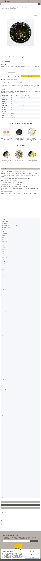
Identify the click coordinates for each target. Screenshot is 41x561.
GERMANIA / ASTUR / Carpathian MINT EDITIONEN (10, 202)
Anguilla (3, 287)
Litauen (3, 249)
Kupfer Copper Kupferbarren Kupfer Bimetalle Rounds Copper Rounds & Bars (15, 178)
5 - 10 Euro (4, 219)
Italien (3, 245)
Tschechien (4, 479)
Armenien (3, 291)
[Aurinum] (7, 1)
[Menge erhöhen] (18, 76)
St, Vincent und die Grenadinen (7, 467)
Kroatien (3, 381)
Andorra (3, 229)
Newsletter (3, 522)
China (3, 321)
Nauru (3, 407)
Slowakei (3, 265)
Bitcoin (3, 309)
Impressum (3, 526)
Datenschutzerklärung (23, 537)
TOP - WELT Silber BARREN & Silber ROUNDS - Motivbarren (12, 182)
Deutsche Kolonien (5, 279)
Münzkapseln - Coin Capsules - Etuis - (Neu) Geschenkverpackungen (13, 196)
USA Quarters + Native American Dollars (9, 225)
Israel (3, 365)
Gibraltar (3, 351)
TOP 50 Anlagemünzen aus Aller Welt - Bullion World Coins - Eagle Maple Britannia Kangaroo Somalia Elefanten (20, 176)
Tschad (3, 477)
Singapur (3, 447)
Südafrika (3, 469)
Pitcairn (3, 429)
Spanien (3, 269)
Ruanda (3, 433)
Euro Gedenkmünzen (5, 212)
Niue (2, 419)
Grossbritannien (5, 357)
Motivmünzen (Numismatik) (6, 214)
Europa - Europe (5, 221)
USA (2, 487)
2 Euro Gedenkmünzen (6, 227)
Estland (3, 235)
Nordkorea (4, 421)
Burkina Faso (4, 315)
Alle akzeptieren (32, 551)
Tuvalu (3, 483)
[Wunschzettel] (31, 1)
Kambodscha (4, 371)
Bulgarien (3, 313)
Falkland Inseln (4, 339)
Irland (3, 243)
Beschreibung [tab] (4, 82)
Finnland (3, 237)
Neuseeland (4, 411)
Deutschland (7, 61)
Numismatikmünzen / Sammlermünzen (8, 204)
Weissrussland (4, 493)
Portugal (3, 261)
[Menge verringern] (2, 76)
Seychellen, (4, 445)
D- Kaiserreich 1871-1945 (6, 277)
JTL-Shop (36, 559)
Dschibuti (3, 329)
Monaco (3, 255)
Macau (3, 391)
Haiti (2, 359)
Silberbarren (3, 210)
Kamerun (3, 373)
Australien (3, 295)
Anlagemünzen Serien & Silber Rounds (8, 206)
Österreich (4, 259)
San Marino (4, 263)
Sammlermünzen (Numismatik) (7, 216)
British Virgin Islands (5, 311)
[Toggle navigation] (3, 0)
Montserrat (4, 405)
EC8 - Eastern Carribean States (7, 331)
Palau (3, 425)
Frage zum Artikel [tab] (19, 82)
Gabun (3, 347)
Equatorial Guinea (5, 335)
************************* (6, 191)
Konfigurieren (32, 554)
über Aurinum (3, 510)
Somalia (3, 455)
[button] (29, 1)
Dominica (3, 327)
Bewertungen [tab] (11, 82)
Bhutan (3, 307)
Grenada (3, 353)
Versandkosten (3, 516)
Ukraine (3, 485)
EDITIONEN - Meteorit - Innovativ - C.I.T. (8, 200)
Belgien (3, 231)
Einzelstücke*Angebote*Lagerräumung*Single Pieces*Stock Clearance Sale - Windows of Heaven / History (19, 189)
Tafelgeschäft (3, 512)
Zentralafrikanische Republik (7, 495)
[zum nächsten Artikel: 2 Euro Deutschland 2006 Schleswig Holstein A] (39, 11)
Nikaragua (3, 417)
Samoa (3, 439)
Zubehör (2, 499)
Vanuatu (3, 489)
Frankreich (4, 239)
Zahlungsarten (3, 514)
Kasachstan (4, 377)
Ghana (3, 349)
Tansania (3, 473)
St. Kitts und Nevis (5, 463)
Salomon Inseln (4, 453)
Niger (3, 415)
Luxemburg (4, 251)
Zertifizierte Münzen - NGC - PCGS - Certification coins (11, 184)
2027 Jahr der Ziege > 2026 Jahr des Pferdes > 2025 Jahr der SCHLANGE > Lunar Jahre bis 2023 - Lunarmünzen (18, 194)
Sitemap (4, 548)
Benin (3, 305)
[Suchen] (39, 4)
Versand (2, 67)
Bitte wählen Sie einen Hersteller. (7, 504)
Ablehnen (32, 557)
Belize (3, 303)
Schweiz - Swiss (4, 223)
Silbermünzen (3, 208)
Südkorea (3, 471)
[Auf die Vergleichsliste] (35, 15)
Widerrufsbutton (18, 548)
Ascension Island (5, 293)
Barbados (3, 297)
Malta (3, 253)
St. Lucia (3, 465)
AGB (1, 524)
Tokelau (3, 481)
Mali (2, 395)
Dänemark (4, 325)
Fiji (2, 345)
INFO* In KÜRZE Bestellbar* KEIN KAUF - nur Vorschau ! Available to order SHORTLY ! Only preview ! (19, 173)
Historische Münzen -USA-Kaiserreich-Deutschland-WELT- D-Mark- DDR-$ (14, 186)
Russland (3, 435)
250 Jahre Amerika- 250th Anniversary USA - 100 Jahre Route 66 (12, 171)
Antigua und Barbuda (6, 289)
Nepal (3, 409)
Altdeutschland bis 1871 (6, 275)
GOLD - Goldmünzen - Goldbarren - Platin (8, 180)
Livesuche (5, 546)
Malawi (3, 393)
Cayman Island (4, 319)
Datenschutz (3, 518)
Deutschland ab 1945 (6, 281)
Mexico (3, 399)
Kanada (3, 375)
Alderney (3, 283)
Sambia (3, 437)
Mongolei (3, 403)
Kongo (3, 379)
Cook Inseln (4, 323)
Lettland (3, 247)
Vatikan (3, 271)
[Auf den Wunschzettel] (38, 15)
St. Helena (3, 461)
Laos (2, 383)
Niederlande (4, 257)
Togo (3, 475)
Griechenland (4, 241)
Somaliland (4, 457)
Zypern (3, 273)
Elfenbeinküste (4, 333)
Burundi (3, 317)
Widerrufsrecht (4, 520)
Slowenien (4, 267)
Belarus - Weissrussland (6, 299)
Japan (3, 369)
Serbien (3, 443)
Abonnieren (34, 541)
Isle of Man (4, 363)
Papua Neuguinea (5, 427)
